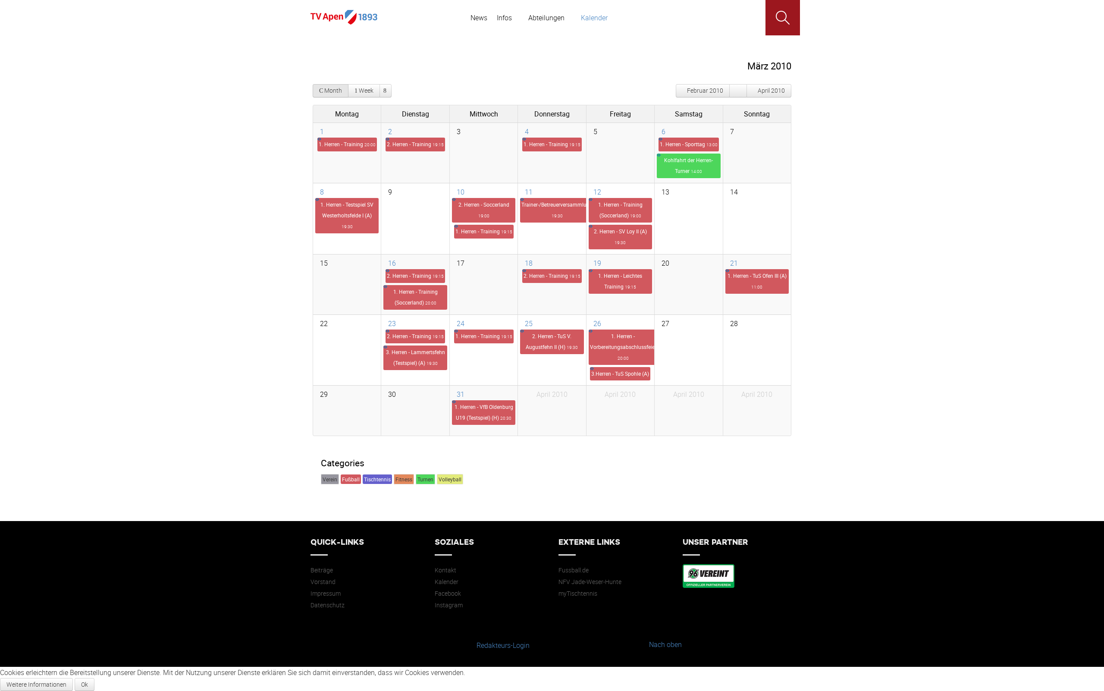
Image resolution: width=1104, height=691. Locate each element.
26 (597, 323)
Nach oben (665, 644)
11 (529, 192)
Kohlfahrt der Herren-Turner (688, 165)
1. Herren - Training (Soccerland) (620, 210)
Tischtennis (377, 479)
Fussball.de (573, 570)
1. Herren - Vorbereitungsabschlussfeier (623, 347)
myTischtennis (577, 593)
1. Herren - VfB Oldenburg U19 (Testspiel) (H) (484, 412)
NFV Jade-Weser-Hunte (589, 582)
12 (597, 192)
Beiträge (321, 570)
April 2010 (771, 90)
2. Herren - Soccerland (483, 210)
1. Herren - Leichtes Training (620, 281)
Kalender (446, 582)
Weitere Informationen (36, 684)
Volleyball (450, 479)
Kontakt (445, 570)
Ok (84, 684)
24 (460, 323)
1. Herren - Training (347, 144)
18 (529, 263)
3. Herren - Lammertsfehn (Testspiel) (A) (415, 357)
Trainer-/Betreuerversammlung (557, 210)
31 (460, 394)
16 (392, 263)
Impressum (325, 593)
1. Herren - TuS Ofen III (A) (757, 281)
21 (734, 263)
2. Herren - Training (415, 144)
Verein (330, 479)
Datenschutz (327, 605)
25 (529, 323)
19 (597, 263)
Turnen (425, 479)
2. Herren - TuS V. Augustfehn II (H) (552, 341)
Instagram (449, 605)
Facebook (448, 593)
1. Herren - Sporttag (689, 144)
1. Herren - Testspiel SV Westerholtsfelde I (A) (346, 215)
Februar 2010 (705, 90)
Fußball (351, 479)
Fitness (403, 479)
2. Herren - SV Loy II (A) (620, 236)
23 (392, 323)
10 (460, 192)
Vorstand (323, 582)
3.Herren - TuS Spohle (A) (620, 373)
